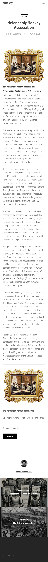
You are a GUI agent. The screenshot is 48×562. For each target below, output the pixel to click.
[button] (44, 3)
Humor (24, 16)
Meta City (7, 2)
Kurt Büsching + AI (16, 33)
